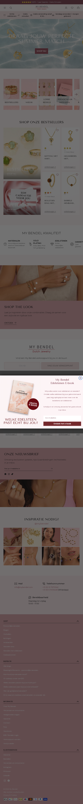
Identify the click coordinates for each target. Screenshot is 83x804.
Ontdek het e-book (62, 424)
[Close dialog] (80, 378)
